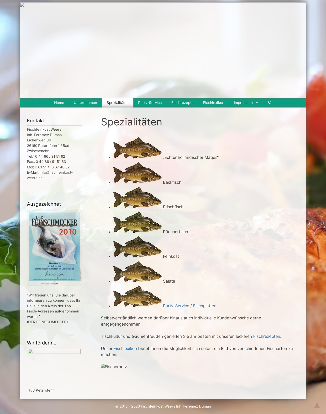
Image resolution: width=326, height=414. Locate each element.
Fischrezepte (182, 102)
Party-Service (150, 102)
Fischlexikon (213, 102)
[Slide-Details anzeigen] (54, 352)
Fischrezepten (266, 336)
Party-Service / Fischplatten (189, 305)
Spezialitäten (118, 102)
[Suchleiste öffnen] (270, 103)
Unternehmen (85, 102)
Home (59, 102)
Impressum (243, 102)
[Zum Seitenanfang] (317, 402)
